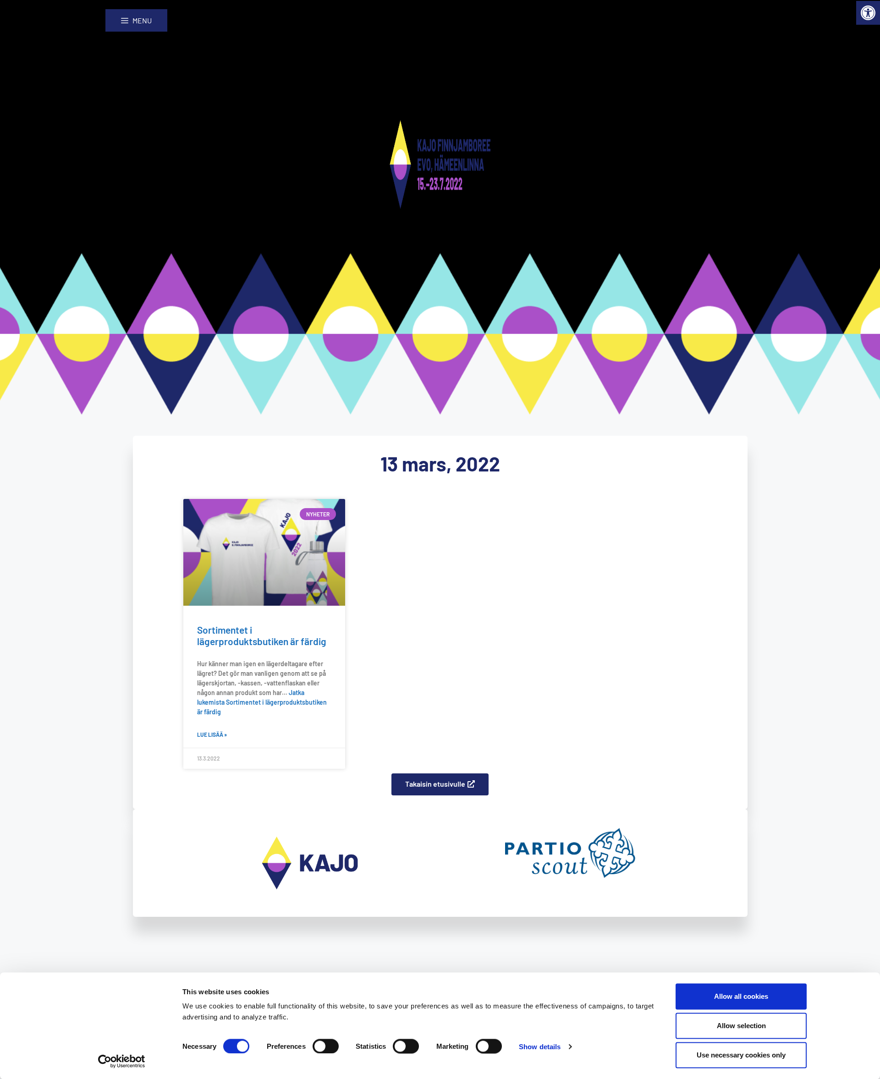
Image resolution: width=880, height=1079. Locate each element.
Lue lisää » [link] (212, 734)
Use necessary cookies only (741, 1055)
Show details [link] (540, 1046)
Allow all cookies (741, 996)
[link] (868, 13)
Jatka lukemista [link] (262, 702)
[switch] (326, 1046)
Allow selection (741, 1026)
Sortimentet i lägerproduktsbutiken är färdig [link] (261, 635)
